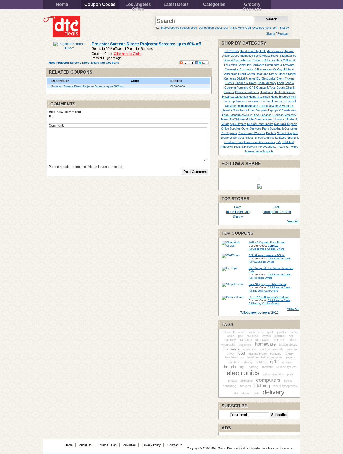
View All (293, 221)
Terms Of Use (107, 445)
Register (282, 33)
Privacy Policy (151, 445)
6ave (237, 207)
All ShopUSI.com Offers (263, 290)
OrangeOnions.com (265, 27)
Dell (225, 27)
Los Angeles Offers (138, 5)
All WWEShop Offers (261, 261)
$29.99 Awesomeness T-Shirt (267, 255)
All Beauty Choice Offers (264, 303)
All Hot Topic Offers (260, 277)
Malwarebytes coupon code (179, 27)
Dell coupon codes (211, 27)
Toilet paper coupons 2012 (259, 313)
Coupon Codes (99, 4)
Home (62, 4)
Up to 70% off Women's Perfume (269, 297)
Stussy (284, 27)
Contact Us (174, 445)
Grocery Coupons (252, 5)
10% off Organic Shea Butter (267, 242)
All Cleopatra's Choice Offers (266, 248)
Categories (214, 4)
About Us (85, 445)
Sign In (270, 33)
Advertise (129, 445)
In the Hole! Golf (240, 27)
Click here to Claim (127, 54)
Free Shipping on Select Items (267, 284)
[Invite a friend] (259, 188)
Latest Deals (176, 4)
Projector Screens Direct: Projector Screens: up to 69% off (146, 43)
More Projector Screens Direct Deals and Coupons (84, 62)
